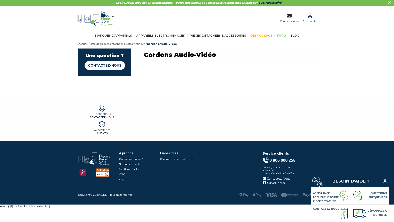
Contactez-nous (104, 65)
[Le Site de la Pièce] (97, 28)
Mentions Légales (129, 169)
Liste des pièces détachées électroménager (117, 43)
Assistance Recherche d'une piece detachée (326, 197)
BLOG (294, 35)
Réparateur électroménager (176, 159)
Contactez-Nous (278, 178)
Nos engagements (129, 163)
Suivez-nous (275, 183)
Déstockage (261, 35)
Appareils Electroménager (160, 35)
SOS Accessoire (270, 3)
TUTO (281, 35)
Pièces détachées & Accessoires (218, 35)
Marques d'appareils (113, 35)
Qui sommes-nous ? (131, 159)
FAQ (122, 179)
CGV (122, 174)
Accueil (83, 43)
